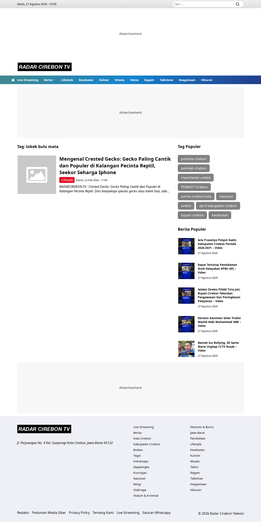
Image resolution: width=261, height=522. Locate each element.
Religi (137, 484)
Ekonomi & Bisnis (202, 427)
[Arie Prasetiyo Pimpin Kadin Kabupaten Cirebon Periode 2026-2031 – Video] (186, 246)
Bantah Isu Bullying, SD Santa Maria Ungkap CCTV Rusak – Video (218, 346)
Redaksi (23, 512)
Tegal (137, 455)
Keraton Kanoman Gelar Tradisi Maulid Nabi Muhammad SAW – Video (219, 322)
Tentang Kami (103, 512)
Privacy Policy (79, 512)
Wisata (119, 80)
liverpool (226, 196)
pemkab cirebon (193, 168)
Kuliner (104, 80)
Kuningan (140, 473)
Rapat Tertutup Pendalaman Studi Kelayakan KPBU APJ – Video (217, 268)
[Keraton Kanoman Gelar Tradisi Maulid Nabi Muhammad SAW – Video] (186, 324)
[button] (49, 80)
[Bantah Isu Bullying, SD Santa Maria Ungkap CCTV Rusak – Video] (186, 349)
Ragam (149, 80)
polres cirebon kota (196, 196)
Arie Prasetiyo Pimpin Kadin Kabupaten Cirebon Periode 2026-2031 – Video (217, 244)
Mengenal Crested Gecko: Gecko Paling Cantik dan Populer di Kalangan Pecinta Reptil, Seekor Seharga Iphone (115, 165)
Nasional (139, 478)
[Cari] (237, 4)
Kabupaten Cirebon (146, 444)
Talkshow (166, 80)
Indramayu (140, 461)
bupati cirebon (192, 215)
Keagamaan (187, 80)
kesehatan (220, 215)
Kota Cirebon (142, 438)
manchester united (195, 177)
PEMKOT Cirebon (194, 187)
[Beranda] (13, 80)
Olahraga (139, 490)
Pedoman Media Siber (49, 512)
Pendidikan (198, 438)
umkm (186, 206)
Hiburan (206, 80)
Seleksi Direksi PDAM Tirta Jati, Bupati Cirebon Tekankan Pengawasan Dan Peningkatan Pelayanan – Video (219, 295)
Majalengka (141, 467)
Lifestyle (67, 80)
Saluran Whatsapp (156, 512)
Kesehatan (86, 80)
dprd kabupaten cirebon (218, 206)
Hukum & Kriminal (145, 496)
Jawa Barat (197, 433)
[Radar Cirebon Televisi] (45, 67)
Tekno (134, 80)
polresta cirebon (194, 159)
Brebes (138, 450)
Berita (48, 80)
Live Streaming (27, 80)
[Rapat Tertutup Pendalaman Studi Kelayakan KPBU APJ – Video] (186, 271)
